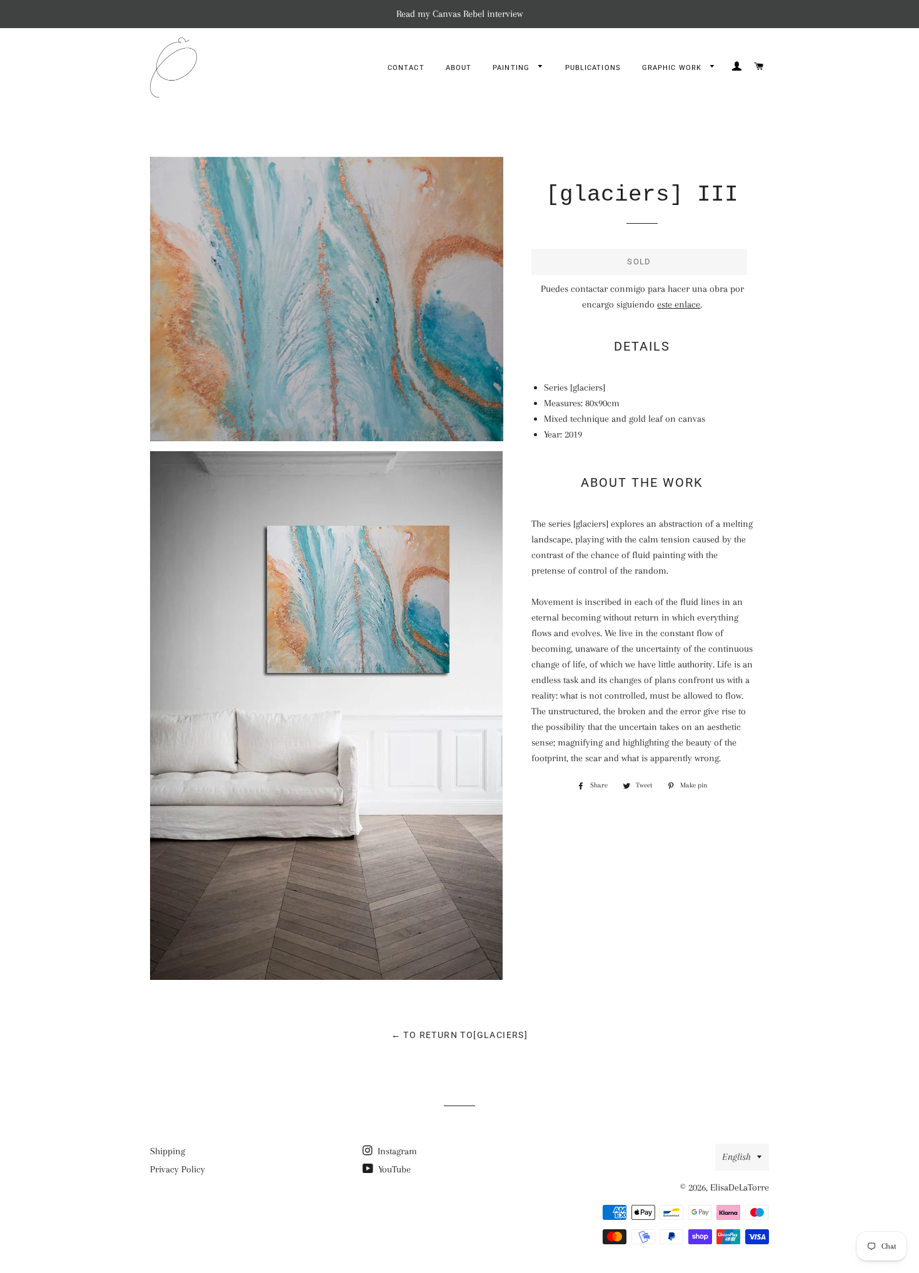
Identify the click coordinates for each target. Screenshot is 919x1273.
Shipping (167, 1151)
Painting (512, 68)
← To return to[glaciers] (459, 1035)
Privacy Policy (177, 1169)
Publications (593, 68)
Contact (406, 68)
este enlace (678, 304)
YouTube (393, 1169)
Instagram (396, 1151)
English (736, 1156)
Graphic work (673, 68)
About (459, 68)
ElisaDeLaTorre (739, 1187)
